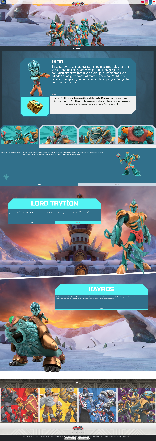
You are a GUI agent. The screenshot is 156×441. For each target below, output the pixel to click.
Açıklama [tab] (54, 94)
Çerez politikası (81, 432)
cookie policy (128, 436)
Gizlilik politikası (74, 432)
